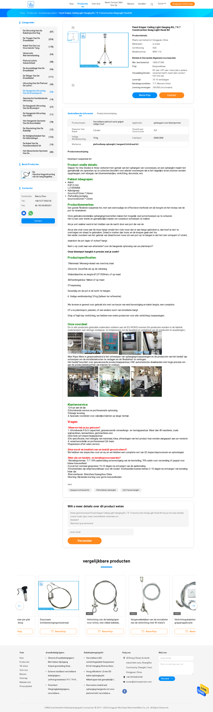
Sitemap (24, 678)
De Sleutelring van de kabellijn (38, 129)
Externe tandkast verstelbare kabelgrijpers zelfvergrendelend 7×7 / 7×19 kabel (62, 676)
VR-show (24, 666)
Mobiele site (25, 682)
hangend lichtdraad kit (79, 490)
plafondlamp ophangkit (106, 490)
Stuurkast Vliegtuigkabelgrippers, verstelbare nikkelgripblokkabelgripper (60, 689)
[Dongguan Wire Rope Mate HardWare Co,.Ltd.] (31, 4)
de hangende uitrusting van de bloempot (38, 107)
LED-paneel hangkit (131, 490)
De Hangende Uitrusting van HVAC (38, 114)
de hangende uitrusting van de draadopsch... (38, 92)
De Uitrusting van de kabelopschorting (38, 31)
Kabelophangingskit (93, 652)
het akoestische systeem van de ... (38, 152)
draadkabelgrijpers (55, 652)
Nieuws (23, 674)
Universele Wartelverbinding (38, 54)
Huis (22, 658)
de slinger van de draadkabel (38, 77)
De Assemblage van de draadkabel (38, 69)
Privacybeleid (26, 686)
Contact (38, 221)
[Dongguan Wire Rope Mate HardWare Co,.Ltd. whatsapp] (30, 213)
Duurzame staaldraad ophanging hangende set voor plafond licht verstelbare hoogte (100, 689)
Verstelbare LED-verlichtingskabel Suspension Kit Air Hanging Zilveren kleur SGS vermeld (100, 662)
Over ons (24, 670)
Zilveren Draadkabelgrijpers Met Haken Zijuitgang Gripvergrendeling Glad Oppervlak (61, 662)
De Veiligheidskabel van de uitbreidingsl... (38, 137)
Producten (24, 662)
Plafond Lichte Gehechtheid (38, 62)
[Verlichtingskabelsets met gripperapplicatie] (127, 595)
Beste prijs (145, 95)
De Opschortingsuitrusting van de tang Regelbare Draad (43, 174)
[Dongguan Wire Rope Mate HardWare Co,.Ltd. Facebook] (124, 691)
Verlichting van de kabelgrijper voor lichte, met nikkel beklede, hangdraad (37, 622)
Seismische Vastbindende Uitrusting (38, 99)
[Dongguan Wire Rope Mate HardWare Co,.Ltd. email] (23, 213)
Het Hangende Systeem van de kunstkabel (38, 122)
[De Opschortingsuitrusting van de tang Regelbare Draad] (26, 175)
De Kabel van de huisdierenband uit (38, 144)
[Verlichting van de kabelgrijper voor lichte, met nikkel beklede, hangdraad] (40, 595)
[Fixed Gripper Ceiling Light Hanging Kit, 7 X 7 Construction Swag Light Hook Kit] (104, 50)
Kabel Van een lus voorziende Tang (38, 47)
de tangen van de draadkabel (38, 39)
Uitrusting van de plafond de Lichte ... (38, 84)
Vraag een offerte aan (182, 4)
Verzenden (85, 540)
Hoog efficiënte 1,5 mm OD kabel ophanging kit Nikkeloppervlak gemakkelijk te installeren (100, 676)
